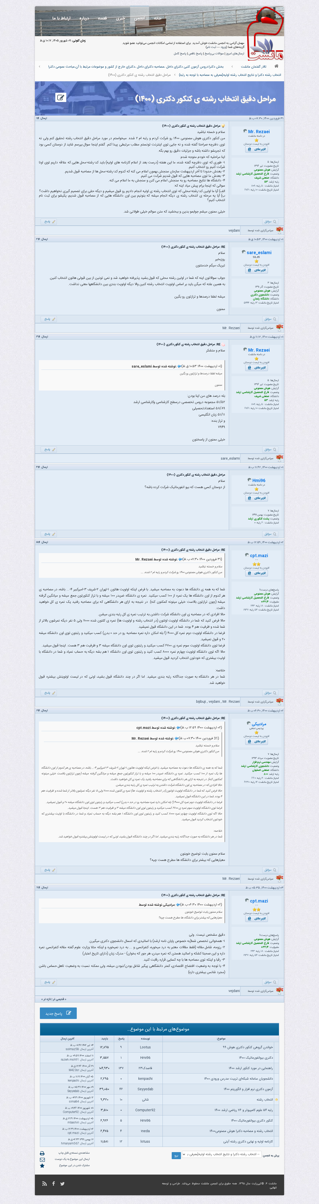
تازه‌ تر (47, 999)
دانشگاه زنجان (261, 299)
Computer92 (145, 1110)
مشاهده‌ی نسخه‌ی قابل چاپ (74, 1153)
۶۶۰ (253, 778)
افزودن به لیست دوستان (256, 144)
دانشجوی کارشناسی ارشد (255, 766)
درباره (84, 18)
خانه (157, 18)
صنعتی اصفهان (260, 770)
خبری (120, 18)
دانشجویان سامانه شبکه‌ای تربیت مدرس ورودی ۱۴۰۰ (238, 1079)
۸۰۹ (253, 186)
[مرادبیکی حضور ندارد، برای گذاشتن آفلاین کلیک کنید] (249, 724)
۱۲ (121, 1141)
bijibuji (201, 701)
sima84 (74, 1102)
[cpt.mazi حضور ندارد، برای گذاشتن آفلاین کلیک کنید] (247, 556)
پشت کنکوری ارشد (258, 519)
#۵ (38, 542)
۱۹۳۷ (245, 610)
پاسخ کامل (180, 53)
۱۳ (256, 303)
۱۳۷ (121, 1068)
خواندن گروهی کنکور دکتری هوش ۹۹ (248, 1047)
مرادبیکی (259, 724)
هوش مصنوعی (262, 170)
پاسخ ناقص (195, 53)
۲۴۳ (253, 606)
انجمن (139, 18)
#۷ (38, 888)
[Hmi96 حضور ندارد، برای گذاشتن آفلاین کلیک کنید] (249, 481)
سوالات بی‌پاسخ (214, 53)
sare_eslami (259, 253)
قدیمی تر (58, 999)
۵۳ (266, 182)
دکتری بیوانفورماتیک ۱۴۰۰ (256, 1058)
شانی (145, 1100)
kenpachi (145, 1079)
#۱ (37, 118)
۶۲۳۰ (246, 782)
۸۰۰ (266, 774)
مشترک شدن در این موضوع (74, 1165)
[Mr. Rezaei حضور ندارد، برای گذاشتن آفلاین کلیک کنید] (245, 132)
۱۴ (256, 782)
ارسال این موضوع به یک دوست (72, 1159)
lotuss (145, 1141)
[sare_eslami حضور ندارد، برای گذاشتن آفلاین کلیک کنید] (244, 253)
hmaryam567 (70, 1143)
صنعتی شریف (261, 178)
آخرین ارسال (86, 1049)
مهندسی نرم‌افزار (261, 762)
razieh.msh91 (70, 1060)
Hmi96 (258, 481)
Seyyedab (145, 1089)
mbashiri (73, 1122)
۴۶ (121, 1089)
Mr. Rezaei (259, 132)
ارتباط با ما (61, 18)
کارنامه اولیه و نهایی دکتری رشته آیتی (248, 1141)
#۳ (38, 337)
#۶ (38, 710)
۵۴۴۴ (246, 303)
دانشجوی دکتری (259, 295)
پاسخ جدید (55, 1014)
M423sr (74, 1070)
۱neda (145, 1131)
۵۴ (255, 610)
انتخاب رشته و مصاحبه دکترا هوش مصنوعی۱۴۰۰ (241, 1131)
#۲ (38, 239)
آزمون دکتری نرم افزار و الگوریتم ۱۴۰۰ (248, 1089)
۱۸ (262, 606)
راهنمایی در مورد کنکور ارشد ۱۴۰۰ (251, 1068)
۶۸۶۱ (246, 190)
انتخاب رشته (265, 1100)
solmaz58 (72, 1049)
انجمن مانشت (209, 1184)
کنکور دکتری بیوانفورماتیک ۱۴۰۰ (252, 1120)
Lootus (145, 1047)
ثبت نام (211, 47)
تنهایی (273, 1188)
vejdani (234, 230)
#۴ (38, 467)
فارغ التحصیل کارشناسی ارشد (252, 174)
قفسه (102, 18)
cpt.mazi (259, 556)
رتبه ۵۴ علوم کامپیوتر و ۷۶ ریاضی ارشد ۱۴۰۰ (244, 1110)
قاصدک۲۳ (145, 1068)
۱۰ (256, 190)
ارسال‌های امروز (235, 53)
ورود (223, 47)
